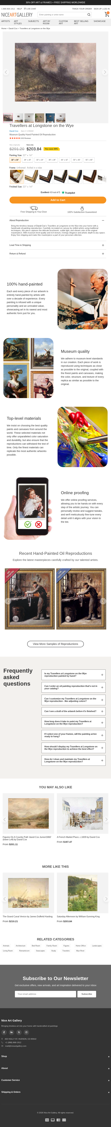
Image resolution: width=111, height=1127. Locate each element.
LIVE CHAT (31, 9)
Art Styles (18, 22)
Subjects (33, 21)
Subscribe (86, 994)
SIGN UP (98, 9)
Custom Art (63, 22)
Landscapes (97, 946)
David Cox (13, 28)
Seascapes (40, 951)
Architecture (20, 946)
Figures (66, 946)
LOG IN (106, 9)
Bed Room (36, 946)
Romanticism (24, 951)
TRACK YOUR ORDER (82, 9)
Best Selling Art (81, 22)
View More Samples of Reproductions (55, 643)
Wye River (80, 951)
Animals (6, 946)
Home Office (81, 946)
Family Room (52, 946)
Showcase (100, 21)
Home (3, 28)
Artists (5, 21)
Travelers (66, 951)
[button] (6, 72)
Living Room (8, 951)
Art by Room (46, 22)
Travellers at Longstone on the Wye (35, 28)
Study (53, 951)
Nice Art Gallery (19, 15)
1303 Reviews (25, 138)
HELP (19, 9)
